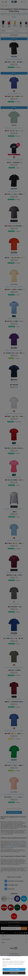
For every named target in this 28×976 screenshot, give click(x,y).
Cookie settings (14, 972)
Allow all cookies (14, 969)
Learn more (5, 965)
